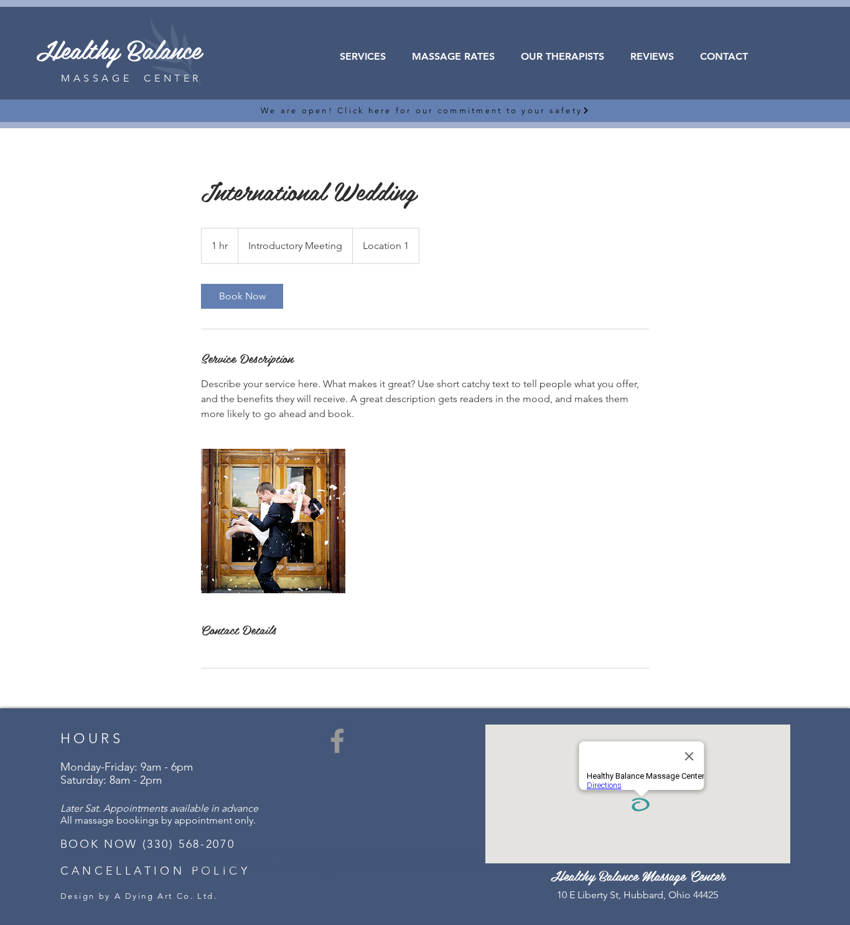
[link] (242, 296)
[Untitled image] (273, 521)
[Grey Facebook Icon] (337, 741)
